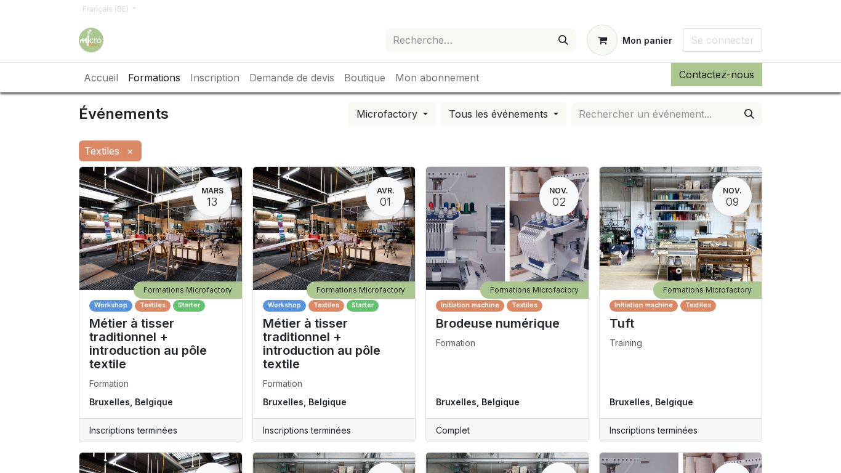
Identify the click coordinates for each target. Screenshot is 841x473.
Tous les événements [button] (500, 114)
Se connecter (722, 40)
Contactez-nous (716, 74)
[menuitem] (101, 77)
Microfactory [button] (388, 114)
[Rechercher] (563, 40)
